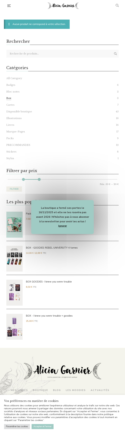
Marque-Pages (15, 131)
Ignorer (62, 226)
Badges (10, 84)
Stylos (10, 158)
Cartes (10, 104)
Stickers (11, 151)
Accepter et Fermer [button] (43, 426)
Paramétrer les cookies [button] (17, 426)
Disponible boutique (19, 111)
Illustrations (14, 118)
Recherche (115, 54)
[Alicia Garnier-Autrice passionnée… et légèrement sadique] (63, 5)
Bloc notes (13, 91)
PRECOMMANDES (18, 144)
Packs (10, 138)
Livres (10, 124)
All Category (14, 78)
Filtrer (14, 189)
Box (8, 98)
